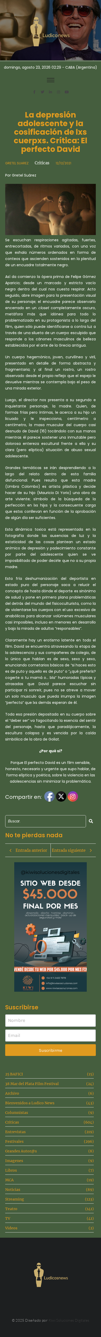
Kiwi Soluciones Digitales (69, 1320)
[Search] (91, 821)
